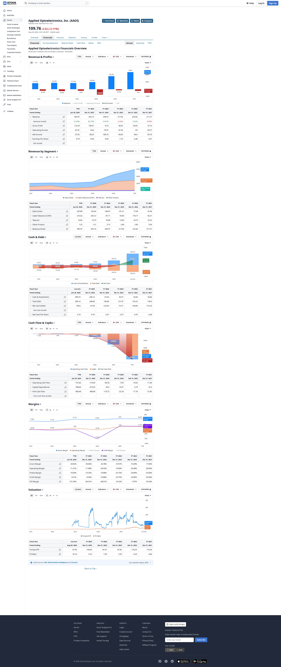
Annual (129, 43)
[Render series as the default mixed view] (47, 242)
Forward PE (87, 536)
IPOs (76, 632)
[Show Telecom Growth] (31, 220)
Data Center (69, 198)
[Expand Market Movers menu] (21, 90)
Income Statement (50, 43)
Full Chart (109, 21)
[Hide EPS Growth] (31, 139)
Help (251, 3)
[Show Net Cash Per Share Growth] (31, 314)
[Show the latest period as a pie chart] (57, 157)
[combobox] (56, 3)
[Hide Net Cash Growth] (31, 306)
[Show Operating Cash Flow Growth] (31, 383)
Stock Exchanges (13, 28)
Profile (94, 37)
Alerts (136, 21)
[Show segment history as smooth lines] (53, 157)
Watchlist (124, 21)
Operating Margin (78, 450)
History (84, 37)
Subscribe (201, 640)
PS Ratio (98, 536)
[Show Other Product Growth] (31, 224)
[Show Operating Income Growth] (31, 130)
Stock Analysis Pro (104, 627)
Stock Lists (11, 42)
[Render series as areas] (53, 62)
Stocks (76, 627)
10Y (36, 63)
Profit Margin (108, 450)
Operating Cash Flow (80, 369)
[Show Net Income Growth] (31, 134)
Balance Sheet (67, 43)
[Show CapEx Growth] (31, 387)
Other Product (113, 198)
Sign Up (272, 3)
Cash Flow (81, 43)
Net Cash (106, 283)
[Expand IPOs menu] (21, 57)
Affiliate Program (149, 645)
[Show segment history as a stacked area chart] (47, 157)
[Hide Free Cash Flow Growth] (31, 391)
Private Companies (81, 640)
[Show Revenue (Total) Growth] (31, 229)
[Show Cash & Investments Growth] (31, 297)
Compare (148, 21)
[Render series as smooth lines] (50, 62)
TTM (149, 43)
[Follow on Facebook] (160, 661)
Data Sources (125, 640)
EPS (118, 103)
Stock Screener (12, 24)
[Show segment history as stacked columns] (50, 157)
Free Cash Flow (105, 369)
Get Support (102, 636)
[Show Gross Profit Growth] (31, 126)
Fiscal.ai (74, 562)
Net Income (108, 103)
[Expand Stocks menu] (21, 20)
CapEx (94, 369)
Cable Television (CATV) (85, 198)
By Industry (11, 38)
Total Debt (95, 283)
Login (121, 627)
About (144, 627)
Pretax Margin (94, 450)
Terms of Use (147, 636)
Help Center (124, 649)
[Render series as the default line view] (47, 409)
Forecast (60, 37)
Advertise (123, 645)
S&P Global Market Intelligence (56, 562)
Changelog (123, 636)
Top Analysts (12, 45)
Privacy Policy (147, 640)
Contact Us (146, 632)
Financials (47, 37)
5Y (32, 63)
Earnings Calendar (14, 35)
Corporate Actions (14, 52)
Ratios (91, 43)
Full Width (145, 56)
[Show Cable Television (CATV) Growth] (31, 216)
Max (41, 63)
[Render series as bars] (47, 62)
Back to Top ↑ (91, 568)
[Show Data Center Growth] (31, 211)
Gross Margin (63, 450)
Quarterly (140, 43)
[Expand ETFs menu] (21, 61)
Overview (34, 37)
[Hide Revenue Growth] (31, 117)
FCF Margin (121, 450)
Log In (261, 3)
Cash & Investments (80, 283)
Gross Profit (78, 103)
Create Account (125, 632)
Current (78, 237)
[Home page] (10, 3)
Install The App (103, 640)
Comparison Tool (13, 31)
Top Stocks (11, 49)
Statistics (72, 37)
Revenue (67, 103)
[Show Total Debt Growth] (31, 301)
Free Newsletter (103, 632)
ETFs (75, 636)
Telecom (101, 198)
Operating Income (93, 103)
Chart (104, 37)
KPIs (99, 43)
